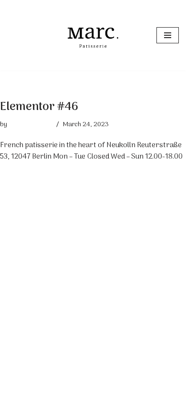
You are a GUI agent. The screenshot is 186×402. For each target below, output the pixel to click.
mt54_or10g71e (30, 125)
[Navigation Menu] (167, 35)
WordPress (124, 392)
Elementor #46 (39, 107)
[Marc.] (93, 35)
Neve (51, 392)
